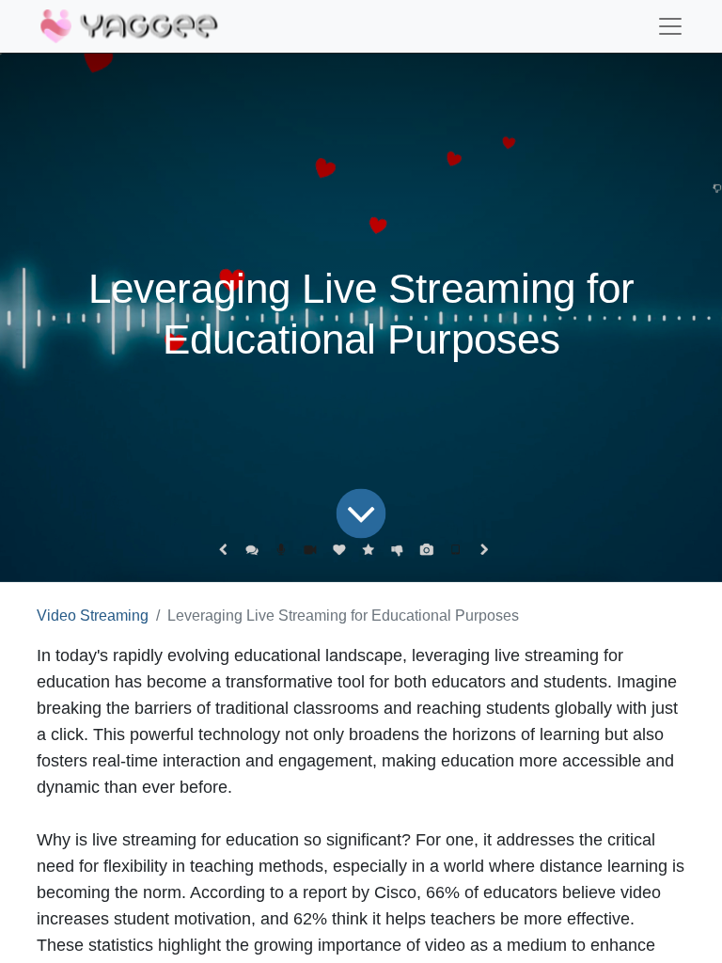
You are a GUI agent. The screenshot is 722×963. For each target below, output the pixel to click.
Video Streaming (93, 616)
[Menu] (670, 26)
